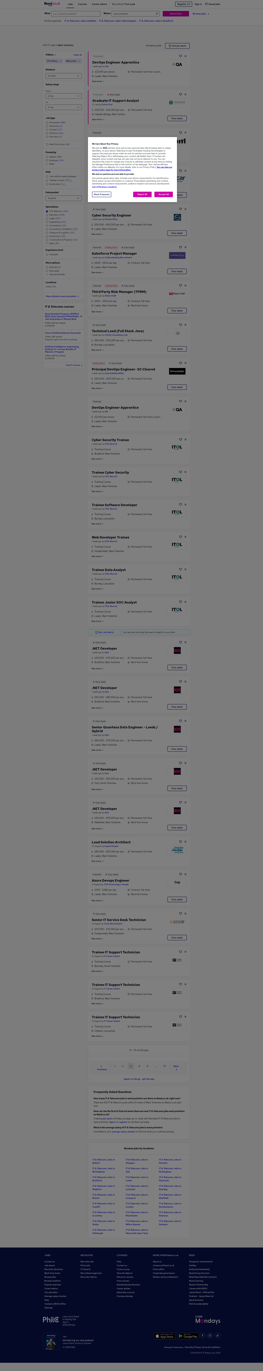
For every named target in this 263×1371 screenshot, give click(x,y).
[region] (132, 169)
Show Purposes (102, 194)
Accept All (163, 194)
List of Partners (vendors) (104, 187)
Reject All (142, 194)
